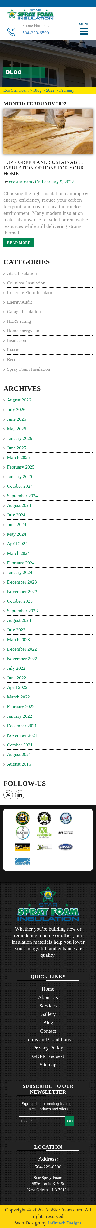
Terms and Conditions (48, 1039)
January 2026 (19, 438)
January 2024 (19, 572)
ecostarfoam (20, 181)
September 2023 (22, 610)
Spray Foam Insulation (28, 369)
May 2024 (16, 534)
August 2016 (19, 763)
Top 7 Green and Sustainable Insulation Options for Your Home (43, 167)
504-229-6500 (35, 32)
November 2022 (22, 658)
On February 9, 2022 (54, 181)
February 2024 (20, 562)
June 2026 (16, 419)
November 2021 (22, 735)
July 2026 (16, 409)
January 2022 (19, 716)
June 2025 (16, 447)
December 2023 (22, 581)
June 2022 (16, 677)
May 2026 (16, 428)
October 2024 (20, 486)
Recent (13, 359)
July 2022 (16, 668)
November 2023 (22, 591)
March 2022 (18, 696)
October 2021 (20, 744)
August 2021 (19, 754)
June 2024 (16, 524)
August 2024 (19, 505)
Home (48, 989)
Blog (48, 1022)
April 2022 (17, 687)
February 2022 (20, 706)
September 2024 (22, 495)
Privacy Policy (48, 1048)
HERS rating (19, 321)
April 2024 (17, 543)
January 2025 (19, 476)
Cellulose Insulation (26, 282)
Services (48, 1006)
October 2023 (20, 601)
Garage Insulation (24, 311)
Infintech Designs (65, 1222)
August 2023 (19, 620)
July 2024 (16, 514)
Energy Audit (19, 301)
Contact (48, 1031)
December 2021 (22, 725)
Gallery (48, 1014)
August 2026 (19, 399)
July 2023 (16, 629)
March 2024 (18, 553)
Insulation (16, 340)
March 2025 (18, 457)
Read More (19, 243)
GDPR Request (48, 1056)
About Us (48, 997)
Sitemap (48, 1064)
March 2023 (18, 639)
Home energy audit (25, 330)
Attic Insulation (22, 273)
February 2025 (20, 466)
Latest (13, 349)
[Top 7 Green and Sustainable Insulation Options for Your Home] (48, 130)
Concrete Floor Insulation (31, 292)
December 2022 (22, 649)
